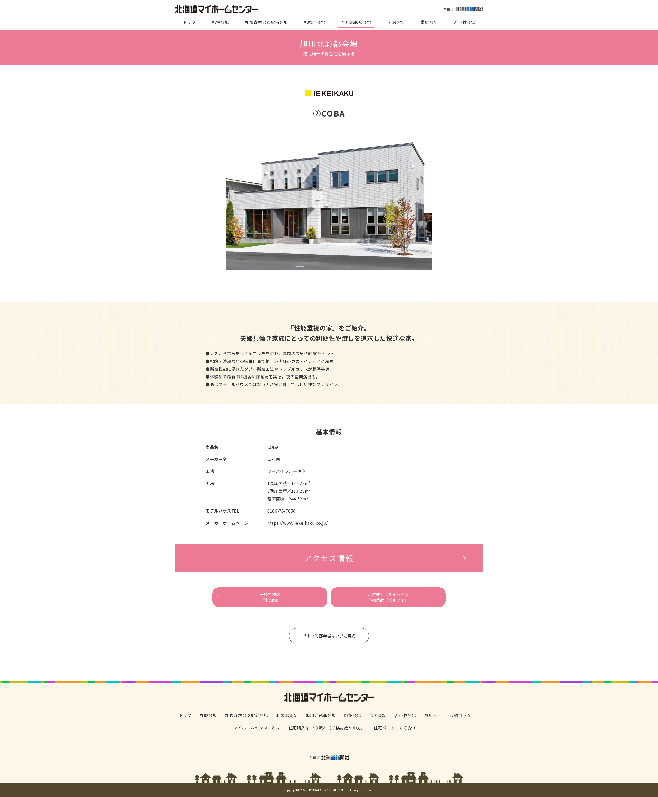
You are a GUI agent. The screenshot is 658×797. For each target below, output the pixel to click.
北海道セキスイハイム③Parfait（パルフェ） (388, 597)
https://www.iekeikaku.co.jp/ (297, 523)
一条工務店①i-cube (270, 597)
